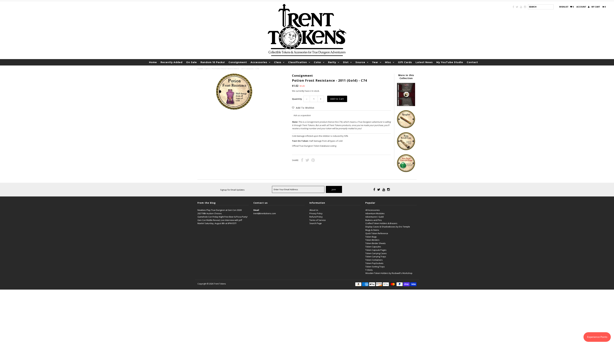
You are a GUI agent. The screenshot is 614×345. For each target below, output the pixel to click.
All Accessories (372, 210)
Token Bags (371, 236)
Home (153, 62)
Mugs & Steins (372, 230)
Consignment (237, 62)
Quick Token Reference (376, 233)
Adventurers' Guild (374, 216)
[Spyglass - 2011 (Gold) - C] (406, 127)
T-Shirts (369, 269)
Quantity (297, 98)
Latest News (424, 62)
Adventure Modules (375, 213)
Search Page (315, 223)
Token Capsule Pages (375, 250)
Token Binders (372, 239)
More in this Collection (406, 77)
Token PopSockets (374, 263)
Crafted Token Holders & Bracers (381, 223)
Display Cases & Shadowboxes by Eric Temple (387, 226)
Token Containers (374, 259)
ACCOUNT (581, 6)
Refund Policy (316, 216)
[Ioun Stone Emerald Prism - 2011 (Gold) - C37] (406, 171)
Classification (297, 62)
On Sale (191, 62)
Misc (388, 62)
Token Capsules (373, 246)
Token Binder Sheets (375, 243)
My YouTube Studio (449, 62)
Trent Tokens (220, 283)
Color (317, 62)
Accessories (259, 62)
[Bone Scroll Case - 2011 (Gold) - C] (406, 149)
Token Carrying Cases (376, 253)
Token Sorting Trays (375, 266)
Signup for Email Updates (232, 189)
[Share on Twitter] (307, 160)
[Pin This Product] (313, 160)
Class (277, 62)
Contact (472, 62)
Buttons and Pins (373, 220)
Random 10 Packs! (213, 62)
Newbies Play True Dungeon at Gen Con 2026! (219, 210)
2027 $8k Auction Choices (209, 213)
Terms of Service (317, 220)
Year (375, 62)
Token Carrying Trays (375, 256)
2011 (207, 68)
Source (360, 62)
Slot (346, 62)
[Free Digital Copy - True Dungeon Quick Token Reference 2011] (406, 105)
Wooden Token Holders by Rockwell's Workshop (388, 273)
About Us (313, 210)
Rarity (332, 62)
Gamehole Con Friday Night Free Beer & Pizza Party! (222, 216)
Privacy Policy (316, 213)
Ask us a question (302, 115)
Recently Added (171, 62)
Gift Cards (405, 62)
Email (256, 210)
